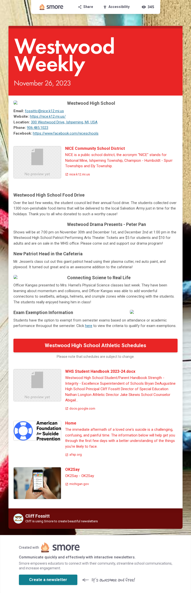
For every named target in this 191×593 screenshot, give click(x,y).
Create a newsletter (48, 579)
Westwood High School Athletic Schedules (95, 345)
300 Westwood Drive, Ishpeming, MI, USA (64, 122)
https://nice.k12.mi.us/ (48, 116)
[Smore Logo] (51, 7)
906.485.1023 (37, 127)
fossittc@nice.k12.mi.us (44, 111)
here (88, 325)
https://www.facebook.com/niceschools (65, 133)
